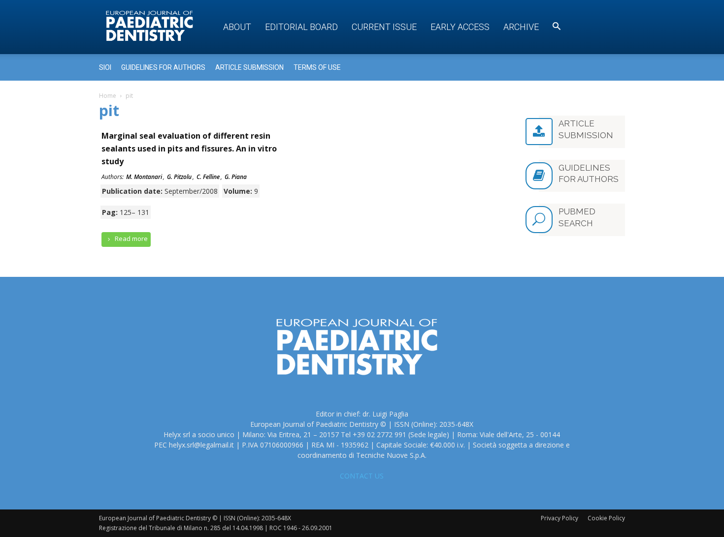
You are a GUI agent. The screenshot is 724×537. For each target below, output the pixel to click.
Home (107, 95)
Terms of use (317, 67)
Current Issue (384, 27)
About (237, 27)
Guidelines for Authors (163, 67)
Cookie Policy (606, 518)
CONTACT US (362, 475)
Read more (130, 238)
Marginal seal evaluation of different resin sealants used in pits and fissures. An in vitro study (189, 148)
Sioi (105, 67)
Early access (460, 27)
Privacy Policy (559, 518)
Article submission (249, 67)
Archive (521, 27)
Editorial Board (301, 27)
